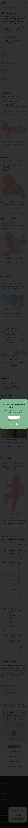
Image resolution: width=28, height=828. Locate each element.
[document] (14, 414)
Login (20, 420)
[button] (26, 401)
